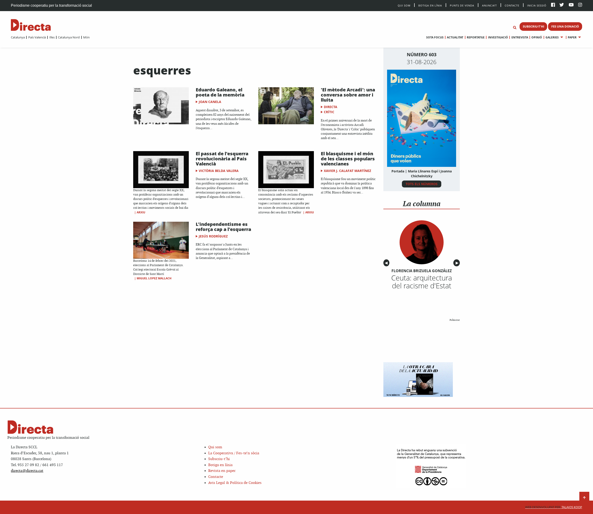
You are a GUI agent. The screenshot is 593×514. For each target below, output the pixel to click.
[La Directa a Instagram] (580, 5)
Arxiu (141, 212)
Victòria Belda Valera (219, 170)
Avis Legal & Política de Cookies (235, 483)
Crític (329, 112)
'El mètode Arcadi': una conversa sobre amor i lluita (348, 95)
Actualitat (455, 37)
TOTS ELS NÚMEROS (422, 184)
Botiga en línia (430, 5)
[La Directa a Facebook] (553, 5)
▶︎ (458, 263)
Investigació (498, 37)
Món (86, 37)
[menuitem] (18, 37)
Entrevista (519, 37)
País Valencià (37, 37)
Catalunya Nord (69, 37)
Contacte (512, 5)
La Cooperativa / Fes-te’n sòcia (233, 453)
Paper (572, 37)
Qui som (215, 447)
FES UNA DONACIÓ (565, 26)
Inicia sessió (536, 5)
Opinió (536, 37)
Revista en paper (222, 471)
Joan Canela (210, 102)
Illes (51, 37)
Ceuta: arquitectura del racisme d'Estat (421, 281)
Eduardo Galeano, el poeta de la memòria (220, 92)
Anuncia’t (489, 5)
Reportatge (476, 37)
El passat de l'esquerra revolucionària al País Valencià (222, 158)
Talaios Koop (553, 507)
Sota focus (435, 37)
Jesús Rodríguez (213, 236)
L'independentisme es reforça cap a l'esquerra (223, 226)
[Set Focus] (514, 28)
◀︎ (387, 263)
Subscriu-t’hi (219, 459)
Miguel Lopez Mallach (154, 278)
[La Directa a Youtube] (571, 5)
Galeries (552, 37)
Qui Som (404, 5)
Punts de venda (462, 5)
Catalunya (18, 37)
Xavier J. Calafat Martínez (347, 170)
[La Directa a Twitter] (561, 5)
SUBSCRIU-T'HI (533, 26)
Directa (330, 107)
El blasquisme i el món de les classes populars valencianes (348, 158)
